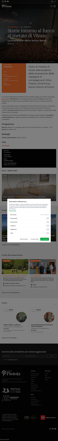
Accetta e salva (34, 239)
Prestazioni (13, 222)
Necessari (13, 214)
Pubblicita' (13, 229)
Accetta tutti (44, 239)
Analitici (13, 225)
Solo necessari (24, 239)
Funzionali (13, 218)
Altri (11, 233)
